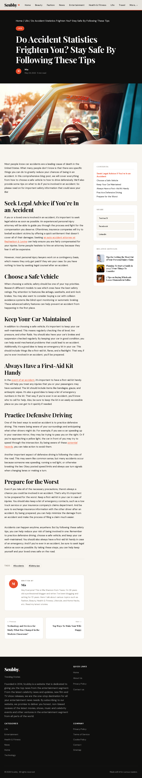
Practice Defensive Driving (109, 192)
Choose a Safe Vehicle (107, 180)
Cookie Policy (79, 739)
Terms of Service (81, 734)
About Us (77, 678)
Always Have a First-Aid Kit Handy (113, 188)
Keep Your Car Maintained (109, 184)
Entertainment (76, 5)
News (62, 5)
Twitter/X (103, 218)
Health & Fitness (97, 5)
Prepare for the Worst (107, 196)
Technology (10, 755)
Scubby (10, 4)
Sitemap (77, 750)
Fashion (51, 5)
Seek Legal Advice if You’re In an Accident (114, 175)
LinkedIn (102, 234)
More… (133, 5)
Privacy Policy (79, 683)
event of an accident (23, 380)
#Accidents (18, 566)
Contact (77, 744)
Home (28, 5)
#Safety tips (34, 566)
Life (112, 5)
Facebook (103, 226)
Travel (122, 5)
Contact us (78, 689)
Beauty (38, 5)
